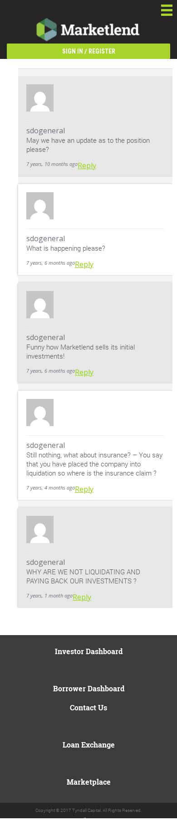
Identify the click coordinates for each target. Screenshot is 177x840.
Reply (87, 165)
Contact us (88, 707)
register (101, 51)
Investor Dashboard (89, 651)
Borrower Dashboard (88, 688)
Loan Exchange (89, 744)
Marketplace (89, 782)
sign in (72, 51)
